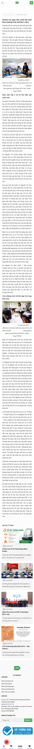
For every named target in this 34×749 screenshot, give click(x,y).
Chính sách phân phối (7, 686)
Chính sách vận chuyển (8, 692)
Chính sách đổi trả (6, 683)
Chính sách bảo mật (7, 681)
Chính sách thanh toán (7, 689)
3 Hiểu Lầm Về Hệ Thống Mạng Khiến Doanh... (14, 550)
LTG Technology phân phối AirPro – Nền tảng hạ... (16, 647)
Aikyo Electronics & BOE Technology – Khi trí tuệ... (15, 613)
